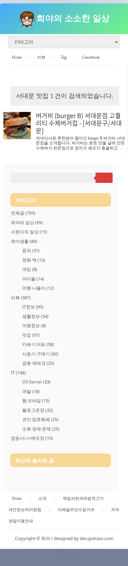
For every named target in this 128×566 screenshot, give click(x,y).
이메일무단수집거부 (76, 509)
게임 (29, 269)
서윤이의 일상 (29, 232)
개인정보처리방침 (25, 509)
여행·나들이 (38, 288)
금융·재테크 (38, 363)
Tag (64, 57)
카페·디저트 (38, 344)
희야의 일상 (27, 222)
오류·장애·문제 (40, 429)
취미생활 (24, 241)
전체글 (23, 213)
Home (17, 57)
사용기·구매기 (40, 354)
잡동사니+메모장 (32, 438)
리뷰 (41, 57)
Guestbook (91, 57)
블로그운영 (37, 410)
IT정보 (32, 307)
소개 (42, 498)
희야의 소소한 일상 (73, 18)
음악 (31, 250)
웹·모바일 (35, 400)
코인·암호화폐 (40, 419)
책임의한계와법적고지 (83, 498)
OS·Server (36, 382)
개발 (31, 391)
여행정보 (34, 325)
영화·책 (33, 260)
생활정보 (35, 316)
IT (18, 372)
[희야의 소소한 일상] (26, 18)
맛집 (31, 335)
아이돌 (33, 279)
